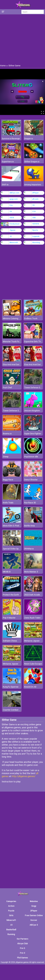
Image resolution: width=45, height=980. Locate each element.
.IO (11, 236)
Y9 (11, 211)
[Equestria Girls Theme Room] (33, 338)
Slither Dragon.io (31, 161)
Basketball (11, 929)
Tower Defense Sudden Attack (17, 410)
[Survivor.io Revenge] (11, 134)
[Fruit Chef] (12, 384)
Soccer (33, 920)
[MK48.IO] (12, 568)
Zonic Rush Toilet (32, 617)
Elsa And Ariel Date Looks (14, 364)
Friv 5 (22, 948)
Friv (11, 205)
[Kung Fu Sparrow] (12, 683)
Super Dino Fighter (32, 433)
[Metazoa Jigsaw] (33, 637)
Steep (5, 456)
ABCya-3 (34, 925)
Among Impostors (32, 184)
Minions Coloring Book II (14, 318)
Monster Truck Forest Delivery (17, 341)
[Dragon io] (33, 134)
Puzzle (11, 910)
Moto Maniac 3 (31, 571)
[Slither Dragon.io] (33, 157)
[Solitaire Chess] (12, 637)
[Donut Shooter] (33, 476)
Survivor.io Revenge (11, 138)
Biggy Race (8, 479)
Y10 (34, 211)
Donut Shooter (31, 479)
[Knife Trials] (12, 499)
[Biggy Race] (12, 476)
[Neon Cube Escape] (33, 660)
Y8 (33, 205)
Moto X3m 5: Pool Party (13, 525)
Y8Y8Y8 (35, 224)
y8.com (35, 199)
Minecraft (14, 242)
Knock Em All (30, 687)
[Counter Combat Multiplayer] (12, 706)
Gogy (33, 906)
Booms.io (7, 433)
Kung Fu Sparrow (10, 687)
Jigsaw (12, 230)
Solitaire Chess (10, 641)
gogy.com (14, 199)
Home (3, 65)
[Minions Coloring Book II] (12, 315)
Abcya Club (22, 943)
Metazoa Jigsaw (32, 641)
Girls (11, 915)
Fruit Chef (7, 387)
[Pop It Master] (12, 614)
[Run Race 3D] (33, 499)
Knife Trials (8, 502)
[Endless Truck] (33, 315)
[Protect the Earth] (12, 591)
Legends (35, 236)
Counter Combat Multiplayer (16, 710)
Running (11, 934)
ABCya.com (14, 193)
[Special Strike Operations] (12, 545)
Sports (35, 230)
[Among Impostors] (33, 180)
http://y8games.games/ (23, 776)
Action (11, 906)
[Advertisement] (22, 39)
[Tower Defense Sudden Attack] (33, 384)
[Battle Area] (33, 522)
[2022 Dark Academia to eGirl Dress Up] (33, 591)
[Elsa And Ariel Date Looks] (12, 361)
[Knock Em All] (33, 683)
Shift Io (5, 184)
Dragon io (28, 138)
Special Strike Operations (14, 548)
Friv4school (14, 224)
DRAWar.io (29, 548)
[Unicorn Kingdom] (33, 407)
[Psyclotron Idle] (33, 453)
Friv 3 (22, 953)
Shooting (36, 242)
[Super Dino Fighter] (33, 430)
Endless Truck (30, 318)
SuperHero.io (8, 161)
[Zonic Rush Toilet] (33, 614)
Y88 (34, 218)
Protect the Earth (11, 594)
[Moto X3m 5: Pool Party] (12, 522)
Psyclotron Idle (31, 456)
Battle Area (29, 525)
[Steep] (12, 453)
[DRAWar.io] (33, 545)
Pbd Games (22, 957)
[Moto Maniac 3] (33, 568)
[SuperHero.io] (11, 157)
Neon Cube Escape (33, 664)
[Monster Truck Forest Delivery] (12, 338)
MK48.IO (7, 571)
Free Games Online (34, 915)
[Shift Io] (11, 180)
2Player (35, 193)
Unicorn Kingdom (32, 410)
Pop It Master (9, 617)
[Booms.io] (12, 430)
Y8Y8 (12, 218)
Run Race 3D (30, 502)
